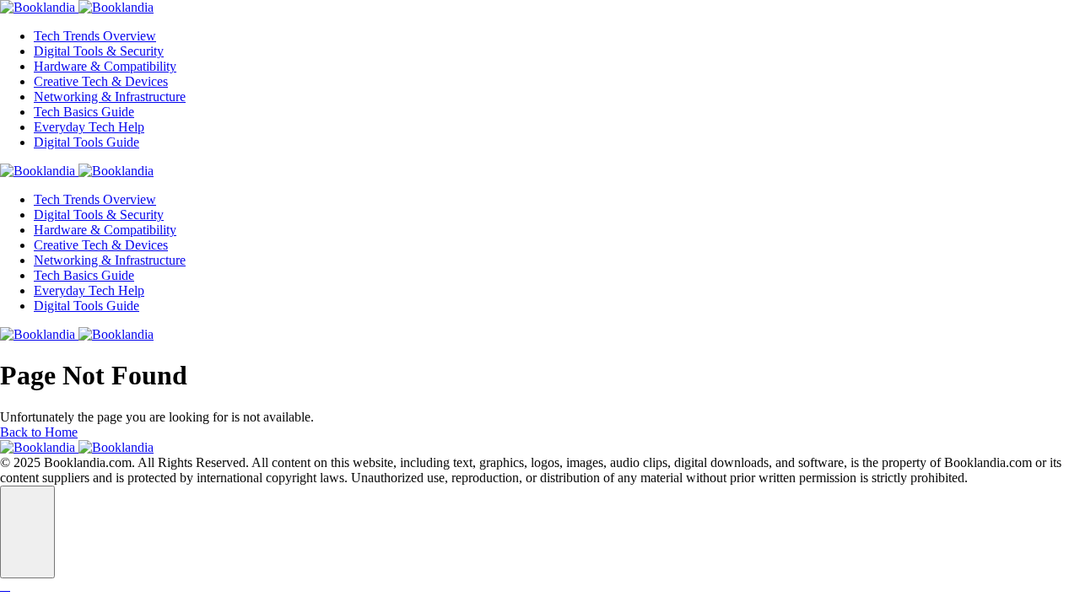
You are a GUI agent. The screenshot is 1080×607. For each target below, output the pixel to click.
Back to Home (39, 432)
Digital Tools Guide (86, 142)
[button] (27, 532)
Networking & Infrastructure (110, 96)
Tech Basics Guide (84, 112)
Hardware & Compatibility (105, 66)
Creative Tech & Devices (101, 81)
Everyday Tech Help (89, 127)
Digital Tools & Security (99, 51)
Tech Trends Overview (95, 36)
